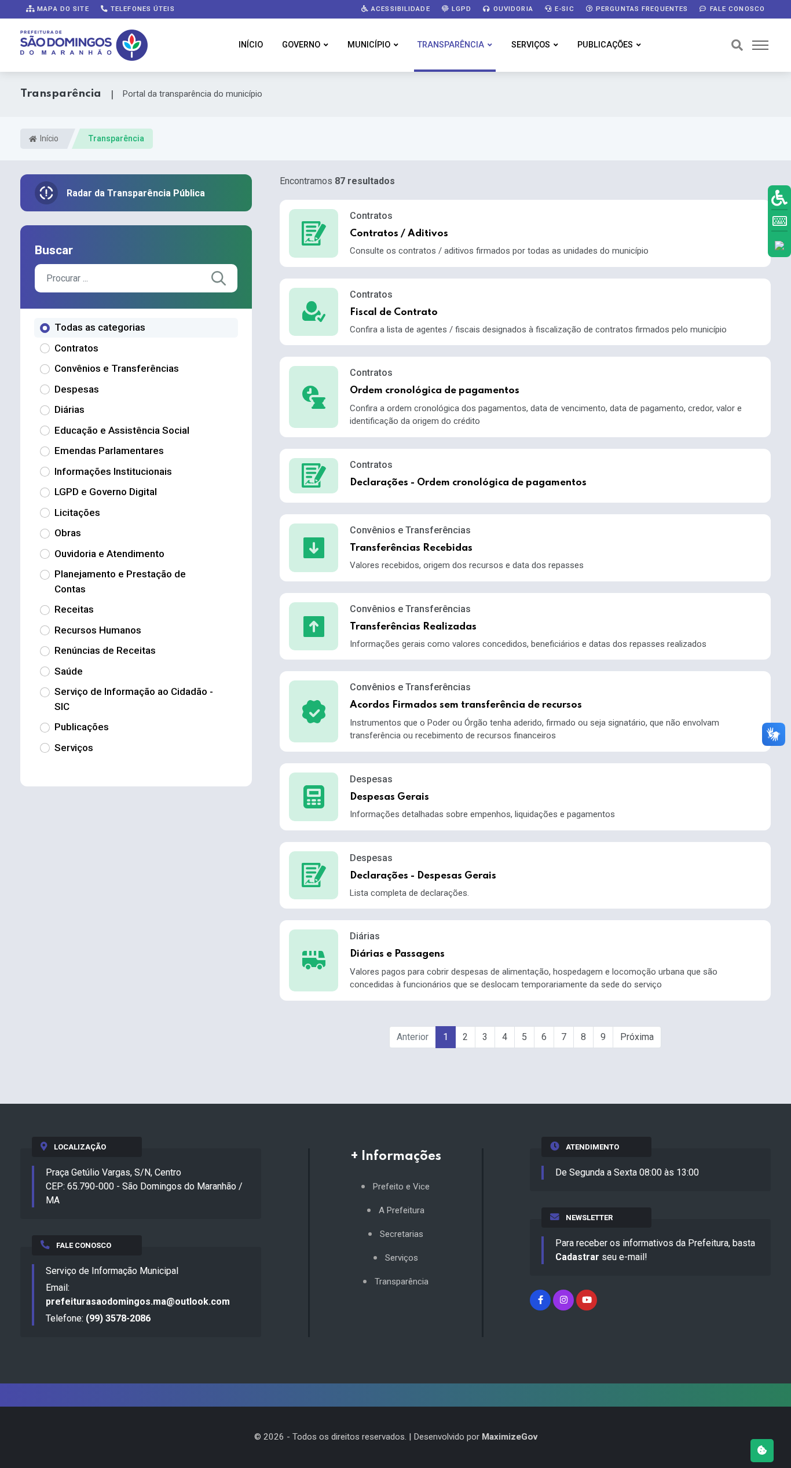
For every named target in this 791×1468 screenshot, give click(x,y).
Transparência (451, 45)
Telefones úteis (141, 9)
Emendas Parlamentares (109, 450)
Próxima (637, 1036)
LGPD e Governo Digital (105, 491)
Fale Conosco (736, 9)
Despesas (76, 389)
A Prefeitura (401, 1210)
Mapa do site (62, 9)
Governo (301, 45)
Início (251, 45)
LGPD (460, 9)
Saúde (68, 671)
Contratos (76, 348)
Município (368, 45)
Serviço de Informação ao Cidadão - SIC (133, 699)
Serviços (530, 45)
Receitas (74, 609)
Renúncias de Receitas (105, 650)
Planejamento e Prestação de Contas (120, 581)
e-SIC (563, 9)
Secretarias (401, 1234)
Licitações (77, 512)
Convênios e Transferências (116, 368)
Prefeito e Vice (401, 1187)
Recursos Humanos (97, 630)
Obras (67, 533)
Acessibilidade (399, 9)
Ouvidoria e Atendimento (109, 553)
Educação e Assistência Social (121, 430)
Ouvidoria (512, 9)
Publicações (605, 45)
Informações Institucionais (113, 471)
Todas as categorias (99, 327)
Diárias (69, 409)
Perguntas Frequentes (641, 9)
